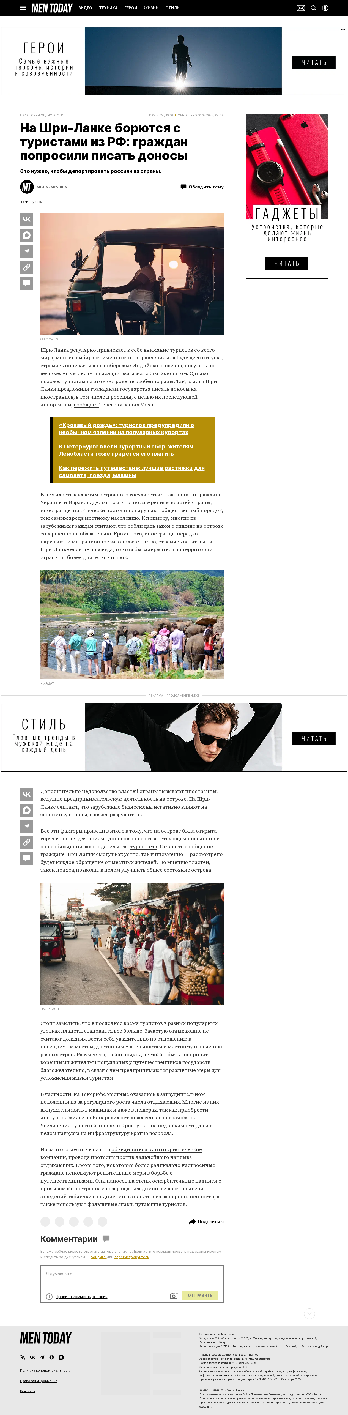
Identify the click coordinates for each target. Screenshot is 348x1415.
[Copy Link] (26, 267)
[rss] (22, 1357)
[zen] (51, 1357)
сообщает (86, 405)
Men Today (52, 8)
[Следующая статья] (174, 1313)
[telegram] (42, 1357)
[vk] (32, 1357)
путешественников (157, 1062)
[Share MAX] (26, 235)
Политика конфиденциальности (45, 1370)
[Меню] (23, 8)
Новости (56, 115)
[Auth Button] (325, 8)
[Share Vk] (26, 219)
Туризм (37, 202)
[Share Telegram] (26, 251)
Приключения (32, 115)
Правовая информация (38, 1381)
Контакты (27, 1391)
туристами (143, 847)
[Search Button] (314, 8)
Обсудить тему (206, 187)
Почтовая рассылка (301, 8)
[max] (61, 1357)
